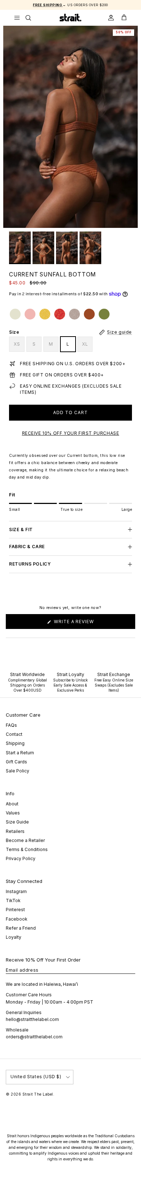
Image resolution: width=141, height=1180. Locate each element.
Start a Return (20, 752)
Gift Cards (16, 761)
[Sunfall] (89, 314)
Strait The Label (37, 1094)
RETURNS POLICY (30, 564)
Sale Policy (17, 771)
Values (13, 813)
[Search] (33, 18)
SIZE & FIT (21, 529)
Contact (14, 734)
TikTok (13, 900)
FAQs (11, 725)
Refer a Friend (21, 928)
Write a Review (84, 623)
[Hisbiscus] (60, 314)
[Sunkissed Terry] (30, 314)
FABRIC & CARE (27, 546)
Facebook (16, 919)
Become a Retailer (25, 840)
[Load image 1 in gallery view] (70, 127)
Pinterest (15, 909)
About (12, 803)
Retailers (15, 831)
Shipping (15, 743)
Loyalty (13, 937)
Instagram (16, 891)
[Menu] (17, 18)
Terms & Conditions (27, 849)
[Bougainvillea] (45, 314)
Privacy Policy (20, 858)
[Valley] (104, 314)
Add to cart (70, 412)
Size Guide (17, 822)
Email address (22, 970)
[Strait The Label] (70, 17)
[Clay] (15, 314)
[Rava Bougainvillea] (74, 314)
